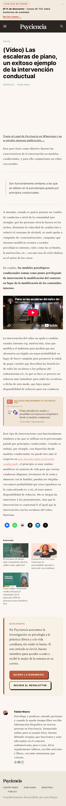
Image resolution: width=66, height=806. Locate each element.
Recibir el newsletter (30, 685)
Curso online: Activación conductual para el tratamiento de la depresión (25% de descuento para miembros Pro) (15, 596)
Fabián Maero (23, 84)
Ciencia (6, 41)
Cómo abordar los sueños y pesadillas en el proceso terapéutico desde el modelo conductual (38, 414)
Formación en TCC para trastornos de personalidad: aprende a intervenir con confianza (42, 563)
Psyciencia (33, 26)
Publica (12, 791)
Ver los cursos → (12, 16)
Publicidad (30, 787)
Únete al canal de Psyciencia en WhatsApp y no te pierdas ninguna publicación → (32, 138)
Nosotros (47, 787)
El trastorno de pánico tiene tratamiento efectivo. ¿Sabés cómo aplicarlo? (15, 562)
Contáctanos (10, 787)
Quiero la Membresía (28, 674)
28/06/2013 (8, 84)
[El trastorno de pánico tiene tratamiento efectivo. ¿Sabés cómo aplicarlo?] (15, 550)
